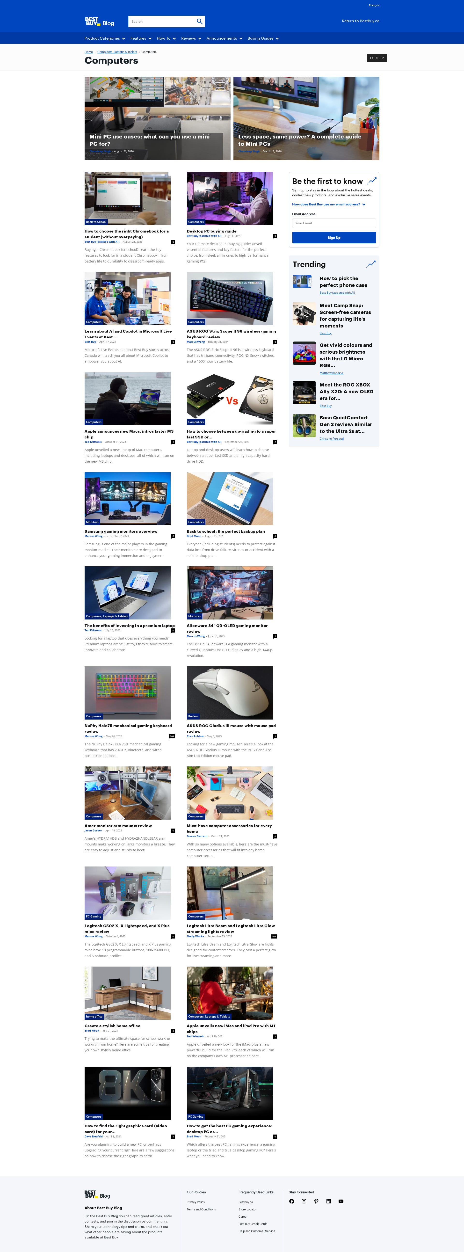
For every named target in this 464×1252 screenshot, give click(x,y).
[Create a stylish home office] (130, 993)
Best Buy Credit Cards (253, 1223)
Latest (375, 58)
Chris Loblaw (195, 736)
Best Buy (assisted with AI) (102, 241)
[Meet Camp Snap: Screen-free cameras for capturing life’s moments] (304, 313)
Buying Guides (261, 38)
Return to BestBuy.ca (360, 20)
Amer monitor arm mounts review (118, 825)
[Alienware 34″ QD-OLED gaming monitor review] (232, 592)
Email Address (303, 214)
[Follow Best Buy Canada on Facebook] (292, 1202)
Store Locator (247, 1209)
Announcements (222, 38)
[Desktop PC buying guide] (232, 198)
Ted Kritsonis (93, 442)
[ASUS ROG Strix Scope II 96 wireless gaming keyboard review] (232, 298)
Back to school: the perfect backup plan (226, 531)
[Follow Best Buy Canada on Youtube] (341, 1202)
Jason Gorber (93, 830)
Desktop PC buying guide (212, 231)
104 (172, 736)
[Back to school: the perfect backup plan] (232, 498)
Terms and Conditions (201, 1209)
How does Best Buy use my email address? (326, 204)
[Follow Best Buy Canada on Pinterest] (316, 1202)
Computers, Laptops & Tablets (117, 51)
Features (138, 38)
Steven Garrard (197, 836)
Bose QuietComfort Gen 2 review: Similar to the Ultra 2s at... (346, 424)
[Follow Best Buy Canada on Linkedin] (329, 1202)
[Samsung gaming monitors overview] (130, 498)
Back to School (96, 222)
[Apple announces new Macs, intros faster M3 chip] (130, 398)
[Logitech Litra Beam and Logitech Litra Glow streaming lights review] (232, 893)
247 (274, 936)
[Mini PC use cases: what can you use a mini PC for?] (158, 118)
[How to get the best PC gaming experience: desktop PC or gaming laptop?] (232, 1093)
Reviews (188, 38)
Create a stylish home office (112, 1025)
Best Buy (90, 341)
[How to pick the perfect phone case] (302, 281)
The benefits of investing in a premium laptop (130, 625)
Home (89, 51)
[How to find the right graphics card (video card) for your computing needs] (130, 1093)
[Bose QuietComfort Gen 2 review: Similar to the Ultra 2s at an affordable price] (304, 425)
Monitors (92, 522)
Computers (196, 222)
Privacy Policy (196, 1202)
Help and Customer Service (257, 1231)
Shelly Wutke (195, 936)
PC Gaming (93, 916)
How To (164, 38)
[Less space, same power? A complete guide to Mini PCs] (306, 118)
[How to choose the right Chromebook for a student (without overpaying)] (130, 198)
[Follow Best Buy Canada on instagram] (304, 1202)
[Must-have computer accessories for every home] (232, 793)
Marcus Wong (196, 341)
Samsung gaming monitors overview (121, 531)
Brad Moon (194, 536)
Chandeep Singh (100, 151)
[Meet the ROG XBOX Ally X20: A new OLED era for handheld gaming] (304, 392)
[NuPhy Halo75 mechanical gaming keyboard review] (130, 693)
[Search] (199, 22)
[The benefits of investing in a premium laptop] (130, 592)
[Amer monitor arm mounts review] (130, 793)
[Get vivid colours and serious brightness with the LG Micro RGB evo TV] (304, 353)
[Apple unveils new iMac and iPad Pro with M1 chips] (232, 993)
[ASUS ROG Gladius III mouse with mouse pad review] (232, 693)
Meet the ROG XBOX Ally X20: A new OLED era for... (347, 391)
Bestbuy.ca (246, 1202)
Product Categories (102, 38)
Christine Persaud (332, 439)
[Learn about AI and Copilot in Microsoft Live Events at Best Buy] (130, 298)
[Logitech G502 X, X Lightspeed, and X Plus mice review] (130, 893)
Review (193, 716)
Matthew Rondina (331, 373)
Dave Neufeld (94, 1136)
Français (374, 5)
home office (94, 1016)
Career (243, 1216)
